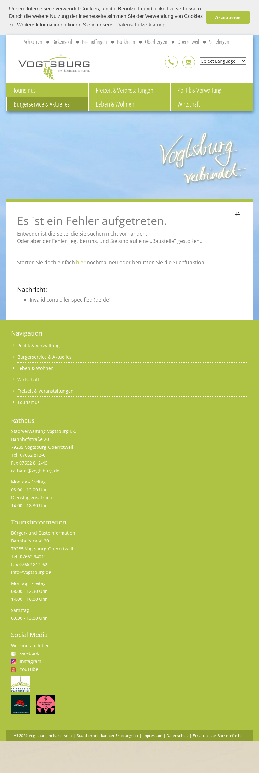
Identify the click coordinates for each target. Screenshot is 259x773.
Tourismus (24, 90)
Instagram (30, 661)
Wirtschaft (189, 103)
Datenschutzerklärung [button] (141, 24)
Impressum (152, 735)
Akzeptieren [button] (228, 17)
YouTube (29, 669)
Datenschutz (177, 735)
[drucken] (237, 213)
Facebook (29, 653)
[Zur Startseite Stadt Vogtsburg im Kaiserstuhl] (50, 63)
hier (81, 262)
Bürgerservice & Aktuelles (42, 103)
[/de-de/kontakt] (171, 62)
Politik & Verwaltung (199, 90)
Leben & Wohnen (115, 103)
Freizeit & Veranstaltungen (124, 90)
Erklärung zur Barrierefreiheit (219, 735)
